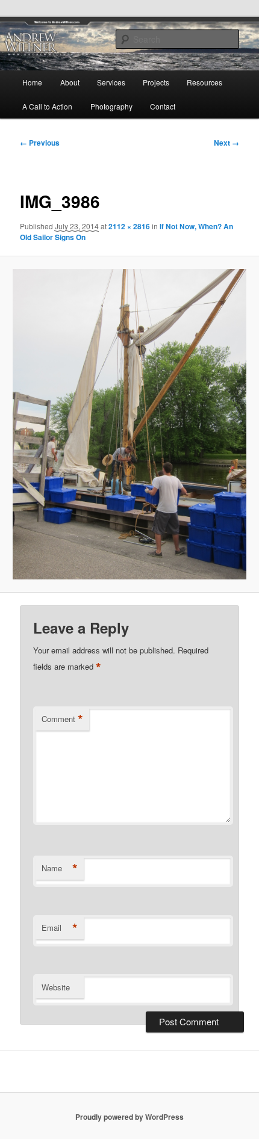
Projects (156, 82)
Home (32, 82)
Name (60, 868)
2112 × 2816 (129, 226)
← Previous (40, 142)
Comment (62, 719)
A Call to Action (47, 106)
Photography (111, 106)
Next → (226, 142)
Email (60, 927)
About (70, 82)
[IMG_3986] (129, 424)
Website (56, 987)
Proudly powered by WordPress (129, 1116)
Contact (162, 106)
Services (111, 82)
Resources (204, 82)
